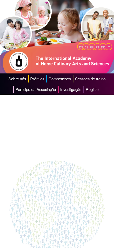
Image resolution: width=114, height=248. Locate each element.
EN (81, 47)
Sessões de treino (90, 78)
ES (86, 47)
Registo (92, 89)
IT (108, 47)
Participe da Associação (35, 89)
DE (103, 47)
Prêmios (37, 78)
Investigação (70, 89)
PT (97, 47)
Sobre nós (17, 78)
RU (92, 47)
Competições (60, 78)
